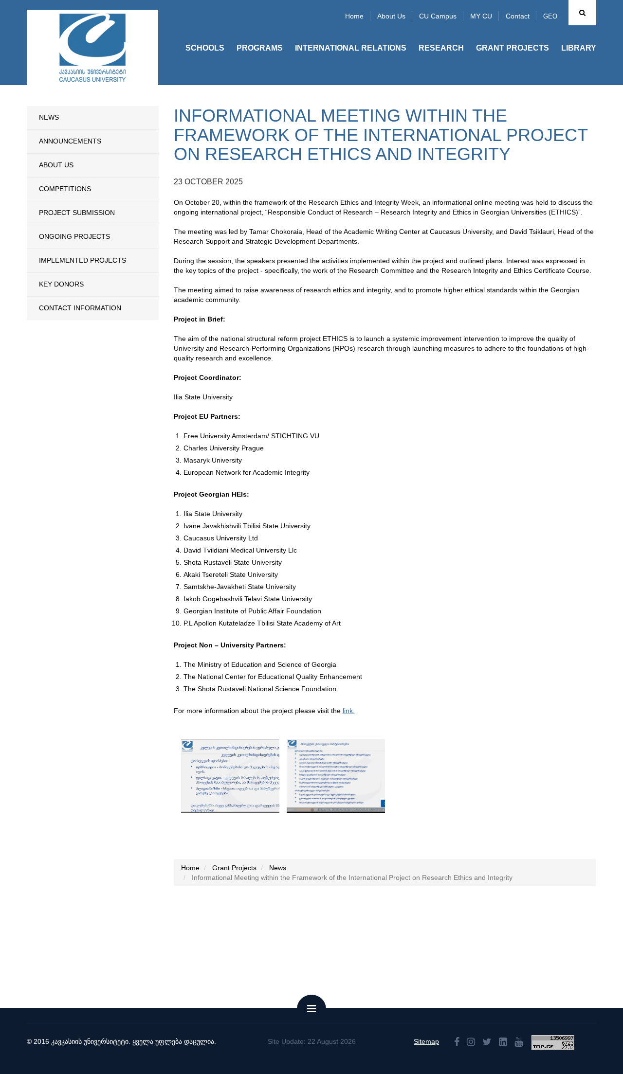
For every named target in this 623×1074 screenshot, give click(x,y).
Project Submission (77, 212)
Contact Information (80, 308)
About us (391, 16)
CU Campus (438, 16)
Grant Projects (512, 48)
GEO (550, 16)
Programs (260, 48)
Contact (518, 16)
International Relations (350, 48)
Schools (204, 48)
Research (441, 48)
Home (354, 16)
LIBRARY (578, 48)
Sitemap (426, 1041)
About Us (56, 165)
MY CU (481, 16)
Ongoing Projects (74, 236)
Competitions (65, 189)
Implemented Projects (82, 260)
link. (349, 711)
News (49, 117)
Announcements (70, 141)
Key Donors (61, 284)
